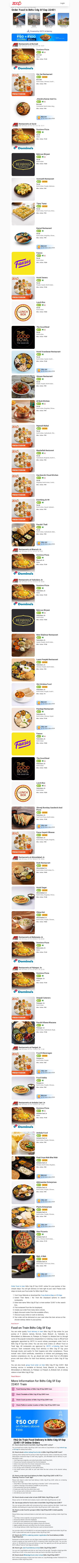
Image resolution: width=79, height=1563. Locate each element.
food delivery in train (35, 1332)
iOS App (59, 1295)
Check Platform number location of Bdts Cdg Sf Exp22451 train (38, 1405)
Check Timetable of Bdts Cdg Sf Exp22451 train (32, 1394)
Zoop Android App (47, 1295)
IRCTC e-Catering (52, 1346)
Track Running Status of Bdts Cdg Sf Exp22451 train (34, 1389)
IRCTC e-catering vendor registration (34, 1535)
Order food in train (18, 1286)
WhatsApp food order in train (33, 1555)
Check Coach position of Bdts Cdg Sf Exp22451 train (34, 1400)
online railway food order (32, 1452)
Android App (63, 1447)
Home (12, 7)
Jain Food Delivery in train (31, 1548)
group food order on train (35, 1365)
